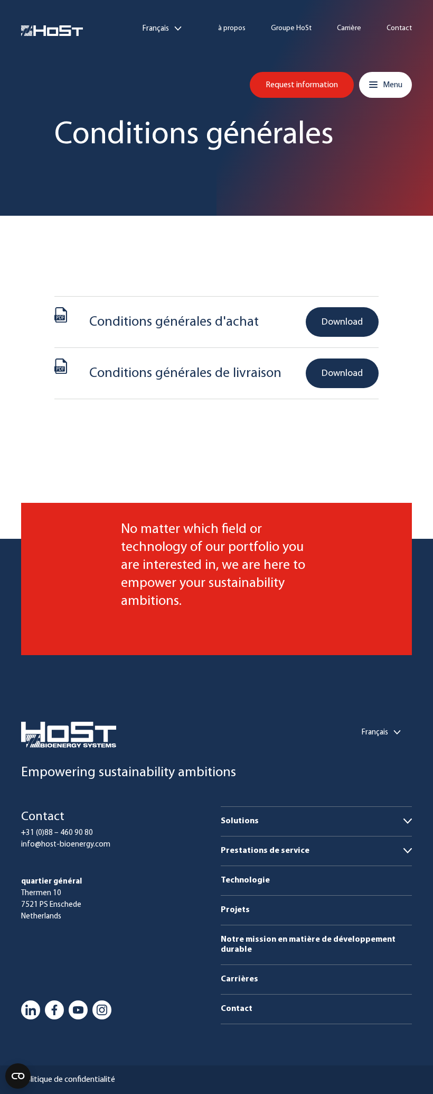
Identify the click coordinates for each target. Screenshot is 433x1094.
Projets (235, 910)
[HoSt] (52, 30)
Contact (399, 28)
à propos (232, 28)
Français (156, 29)
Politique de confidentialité (68, 1079)
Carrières (239, 979)
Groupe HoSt (291, 28)
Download (342, 322)
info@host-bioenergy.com (65, 845)
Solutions (240, 821)
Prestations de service (265, 851)
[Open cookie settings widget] (18, 1076)
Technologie (245, 880)
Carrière (349, 28)
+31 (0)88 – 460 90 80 (57, 833)
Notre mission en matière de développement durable (308, 944)
